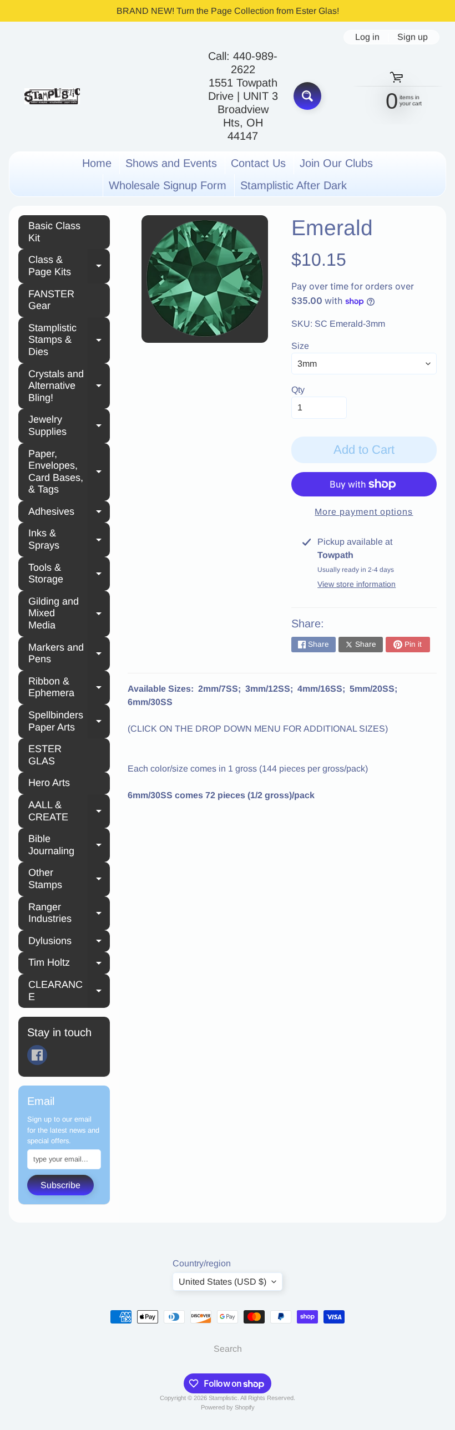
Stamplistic (223, 1397)
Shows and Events (171, 163)
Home (97, 163)
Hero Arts (49, 782)
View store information (356, 584)
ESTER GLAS (45, 755)
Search (228, 1348)
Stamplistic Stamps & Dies (69, 339)
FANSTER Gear (51, 300)
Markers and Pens (69, 653)
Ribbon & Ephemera (69, 687)
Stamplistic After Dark (293, 185)
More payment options (364, 511)
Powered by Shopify (228, 1407)
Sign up (412, 37)
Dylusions (69, 942)
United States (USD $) (222, 1281)
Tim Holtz (69, 964)
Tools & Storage (69, 573)
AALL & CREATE (69, 811)
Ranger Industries (69, 913)
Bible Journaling (69, 844)
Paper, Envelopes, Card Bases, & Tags (69, 471)
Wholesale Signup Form (167, 185)
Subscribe (60, 1185)
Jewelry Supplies (69, 425)
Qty (298, 389)
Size (300, 346)
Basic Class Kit (54, 232)
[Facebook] (37, 1055)
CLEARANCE (69, 990)
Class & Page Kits (69, 265)
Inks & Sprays (69, 539)
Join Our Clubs (336, 163)
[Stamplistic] (52, 96)
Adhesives (69, 513)
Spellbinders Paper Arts (69, 721)
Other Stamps (69, 878)
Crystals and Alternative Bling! (69, 385)
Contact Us (258, 163)
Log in (367, 37)
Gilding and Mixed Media (69, 613)
